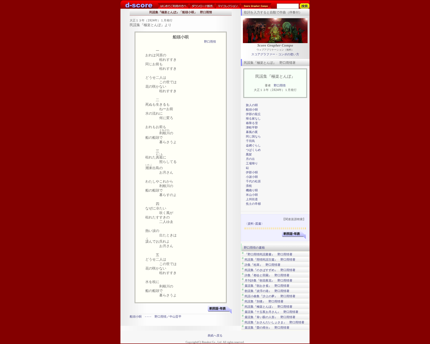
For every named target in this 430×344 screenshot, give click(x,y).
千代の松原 (253, 181)
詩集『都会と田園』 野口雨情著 (267, 275)
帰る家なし (253, 118)
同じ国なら (253, 136)
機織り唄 (252, 190)
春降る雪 (252, 123)
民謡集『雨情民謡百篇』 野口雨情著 (270, 259)
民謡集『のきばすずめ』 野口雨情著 (270, 270)
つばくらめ (253, 150)
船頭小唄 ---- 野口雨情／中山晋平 (155, 316)
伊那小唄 (252, 172)
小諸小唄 (252, 177)
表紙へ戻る (215, 335)
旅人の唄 (252, 105)
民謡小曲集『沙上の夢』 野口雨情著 (270, 296)
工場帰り (252, 163)
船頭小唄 (252, 109)
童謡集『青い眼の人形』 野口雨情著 (270, 317)
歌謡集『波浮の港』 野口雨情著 (267, 291)
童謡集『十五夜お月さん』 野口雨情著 (271, 312)
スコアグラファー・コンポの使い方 (275, 54)
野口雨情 (210, 41)
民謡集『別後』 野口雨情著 (264, 301)
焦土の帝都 (253, 204)
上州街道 (252, 199)
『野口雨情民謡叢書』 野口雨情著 (268, 254)
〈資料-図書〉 (254, 223)
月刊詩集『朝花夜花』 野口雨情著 (268, 280)
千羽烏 (250, 141)
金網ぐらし (253, 145)
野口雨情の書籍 (254, 247)
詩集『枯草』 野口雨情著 (262, 265)
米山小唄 (252, 195)
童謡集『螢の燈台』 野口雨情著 (267, 327)
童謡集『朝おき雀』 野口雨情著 (267, 285)
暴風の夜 (252, 132)
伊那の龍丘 (253, 114)
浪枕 (249, 186)
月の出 (250, 159)
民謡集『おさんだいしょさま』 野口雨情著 (274, 322)
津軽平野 (252, 127)
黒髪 (249, 154)
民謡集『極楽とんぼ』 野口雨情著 (268, 306)
